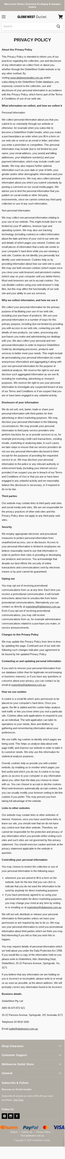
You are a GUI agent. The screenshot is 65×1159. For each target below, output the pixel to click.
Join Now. (18, 1099)
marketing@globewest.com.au (43, 606)
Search (13, 1132)
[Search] (58, 26)
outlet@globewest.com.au (23, 1028)
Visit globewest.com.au (32, 1135)
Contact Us (26, 1132)
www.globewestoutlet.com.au (26, 77)
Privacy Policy (43, 1132)
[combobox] (28, 26)
